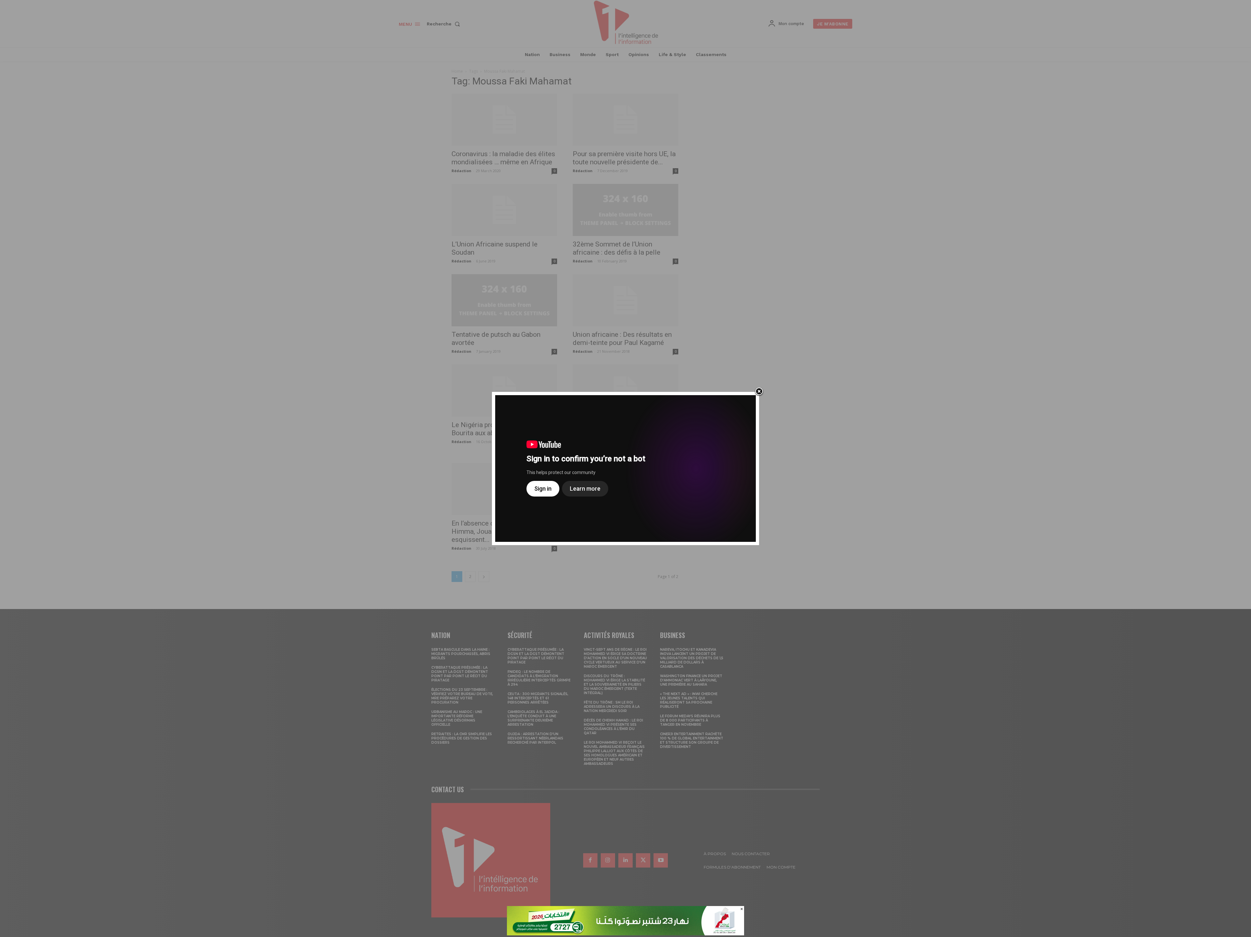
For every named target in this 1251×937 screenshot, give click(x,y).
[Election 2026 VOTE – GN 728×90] (625, 933)
